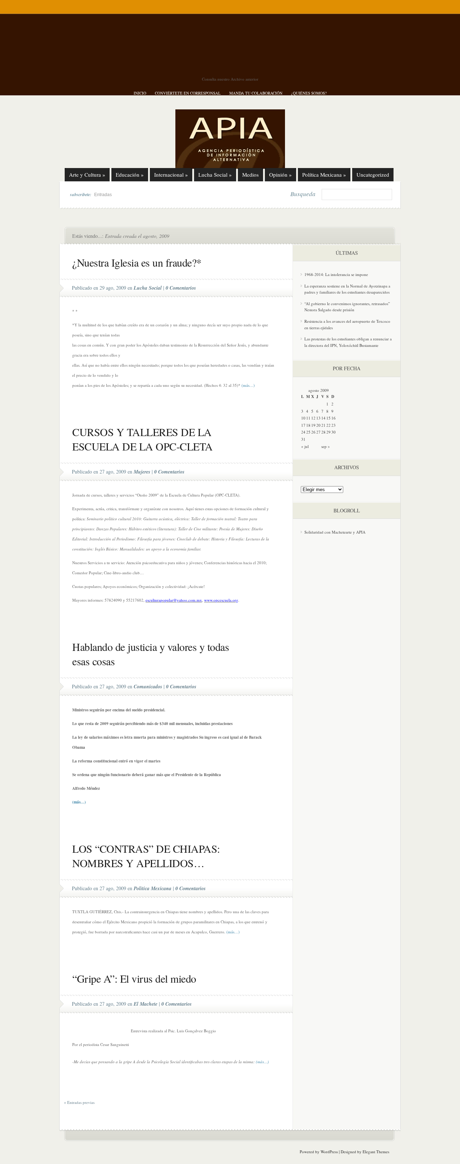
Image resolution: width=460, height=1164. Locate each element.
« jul (305, 446)
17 (303, 425)
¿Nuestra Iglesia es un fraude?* (137, 262)
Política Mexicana (324, 174)
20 (318, 425)
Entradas (103, 194)
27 (318, 432)
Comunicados (148, 686)
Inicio (140, 93)
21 (323, 425)
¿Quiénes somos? (309, 93)
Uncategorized (372, 174)
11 (308, 418)
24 (303, 432)
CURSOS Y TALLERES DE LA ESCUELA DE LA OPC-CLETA (142, 439)
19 (313, 425)
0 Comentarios (181, 287)
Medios (250, 174)
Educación (130, 174)
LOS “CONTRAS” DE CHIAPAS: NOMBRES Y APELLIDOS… (146, 855)
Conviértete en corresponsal (188, 93)
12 (313, 418)
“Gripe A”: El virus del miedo (134, 978)
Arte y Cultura (87, 174)
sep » (325, 446)
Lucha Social (215, 174)
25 (308, 432)
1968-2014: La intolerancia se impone (336, 274)
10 (303, 418)
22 (328, 425)
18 (308, 425)
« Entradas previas (79, 1102)
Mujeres (142, 471)
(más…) (248, 385)
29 (328, 432)
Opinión (280, 174)
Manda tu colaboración (255, 93)
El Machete (145, 1003)
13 (318, 418)
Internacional (171, 174)
